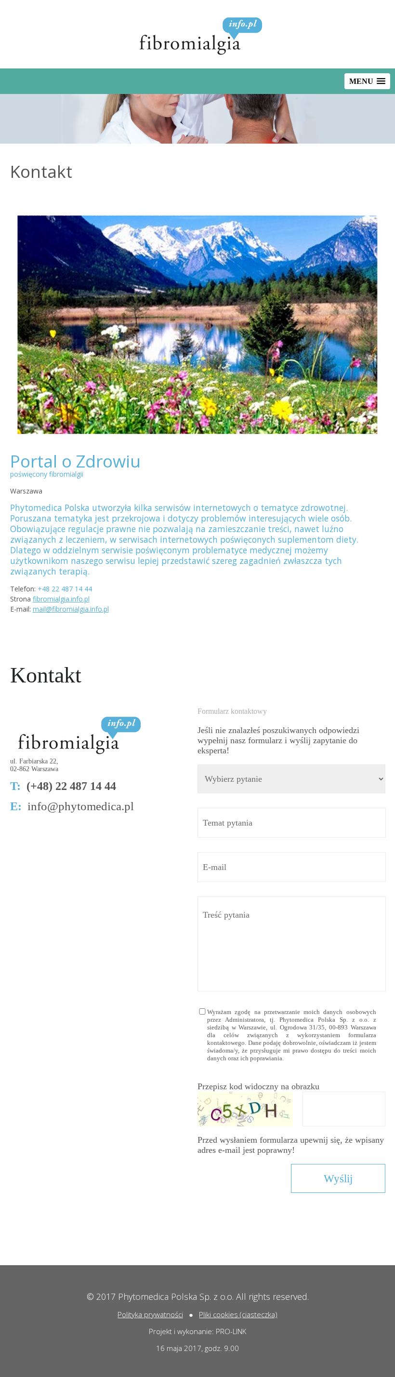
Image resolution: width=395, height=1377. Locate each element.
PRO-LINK (231, 1331)
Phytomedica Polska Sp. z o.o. (176, 1296)
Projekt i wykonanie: (182, 1331)
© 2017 (102, 1296)
